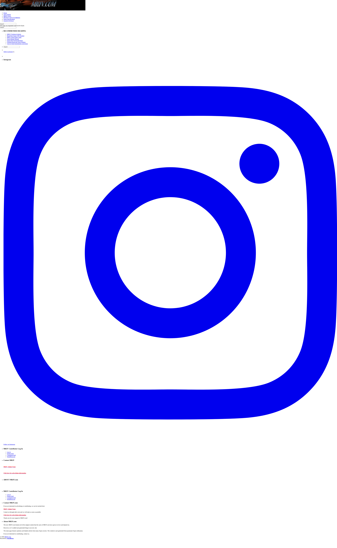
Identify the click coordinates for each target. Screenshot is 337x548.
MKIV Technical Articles (14, 34)
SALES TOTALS (9, 21)
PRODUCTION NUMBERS (12, 17)
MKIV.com (8, 537)
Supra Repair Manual (13, 39)
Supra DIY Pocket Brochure (15, 40)
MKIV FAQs (7, 16)
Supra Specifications (9, 19)
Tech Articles (7, 14)
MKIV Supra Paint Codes (14, 37)
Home (5, 13)
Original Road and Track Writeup (16, 42)
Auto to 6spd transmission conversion (17, 43)
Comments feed (11, 455)
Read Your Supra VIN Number (15, 36)
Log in (9, 452)
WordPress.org (11, 457)
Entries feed (10, 453)
